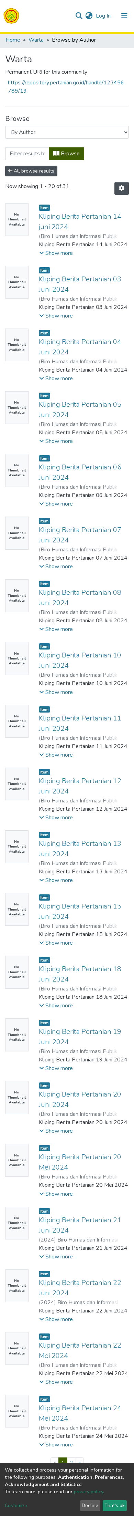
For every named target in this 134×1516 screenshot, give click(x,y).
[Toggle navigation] (124, 16)
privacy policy (88, 1491)
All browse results (33, 171)
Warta (36, 40)
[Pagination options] (121, 188)
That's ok (114, 1505)
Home (12, 40)
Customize (16, 1505)
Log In (104, 16)
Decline (90, 1505)
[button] (88, 16)
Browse (69, 153)
